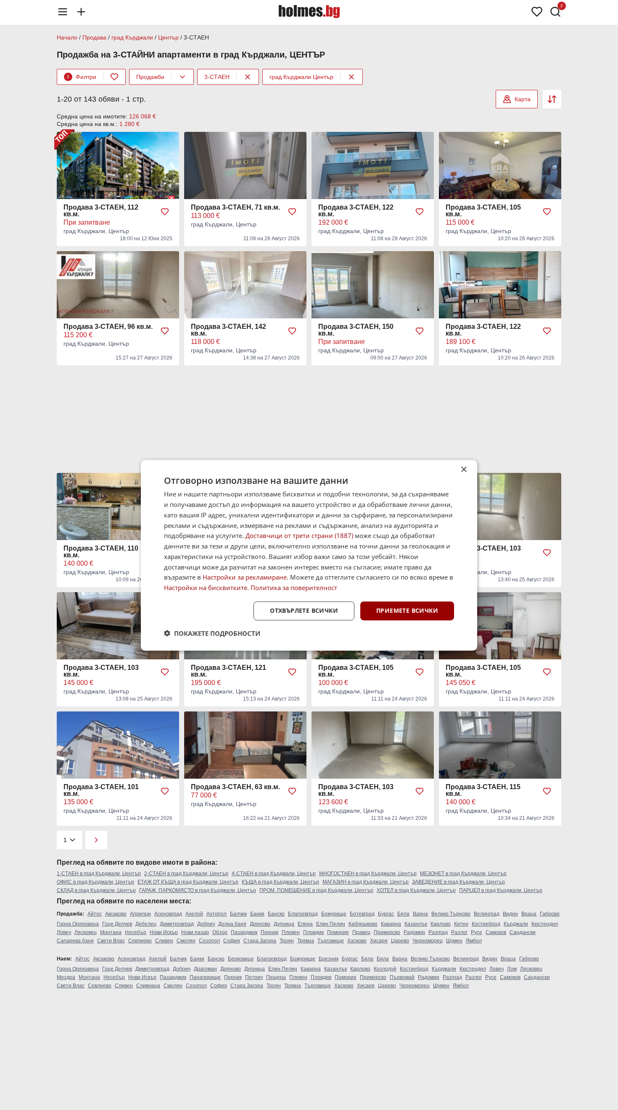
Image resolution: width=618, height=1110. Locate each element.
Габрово (550, 913)
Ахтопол (216, 913)
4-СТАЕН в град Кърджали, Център (274, 873)
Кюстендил (544, 923)
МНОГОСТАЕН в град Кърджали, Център (368, 873)
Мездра (66, 977)
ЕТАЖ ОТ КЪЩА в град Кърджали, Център (187, 881)
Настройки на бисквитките (205, 587)
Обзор (219, 932)
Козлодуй (385, 968)
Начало (67, 37)
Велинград (486, 913)
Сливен (164, 940)
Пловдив (313, 932)
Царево (400, 940)
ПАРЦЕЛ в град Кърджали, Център (500, 890)
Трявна (305, 940)
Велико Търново (450, 913)
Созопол (209, 940)
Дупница (284, 923)
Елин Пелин (330, 923)
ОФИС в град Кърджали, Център (95, 881)
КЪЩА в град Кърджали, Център (280, 881)
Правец (361, 932)
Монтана (110, 932)
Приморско (387, 932)
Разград (438, 932)
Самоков (496, 932)
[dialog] (309, 555)
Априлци (140, 913)
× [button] (463, 470)
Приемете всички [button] (407, 610)
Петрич (254, 977)
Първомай (402, 977)
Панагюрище (205, 977)
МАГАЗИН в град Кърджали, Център (365, 881)
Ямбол (474, 940)
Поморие (338, 932)
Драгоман (205, 968)
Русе (476, 932)
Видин (510, 913)
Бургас (386, 913)
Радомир (414, 932)
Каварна (391, 923)
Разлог (459, 932)
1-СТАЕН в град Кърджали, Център (99, 873)
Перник (269, 932)
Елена (305, 923)
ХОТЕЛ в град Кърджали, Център (416, 890)
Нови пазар (195, 932)
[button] (212, 633)
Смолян (186, 940)
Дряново (260, 923)
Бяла (403, 913)
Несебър (135, 932)
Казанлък (415, 923)
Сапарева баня (75, 940)
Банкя (257, 913)
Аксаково (116, 913)
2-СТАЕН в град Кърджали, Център (186, 873)
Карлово (440, 923)
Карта (523, 99)
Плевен (291, 932)
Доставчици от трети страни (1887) (299, 535)
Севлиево (140, 940)
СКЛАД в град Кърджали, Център (96, 890)
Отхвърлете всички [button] (304, 610)
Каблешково (363, 923)
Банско (276, 913)
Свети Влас (111, 940)
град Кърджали (132, 37)
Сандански (523, 932)
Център (168, 37)
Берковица (241, 958)
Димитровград (177, 923)
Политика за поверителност (294, 587)
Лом (512, 968)
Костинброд (486, 923)
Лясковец (85, 932)
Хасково (357, 940)
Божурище (333, 913)
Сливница (148, 985)
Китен (461, 923)
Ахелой (194, 913)
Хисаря (379, 940)
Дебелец (145, 923)
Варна (420, 913)
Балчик (238, 913)
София (231, 940)
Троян (287, 940)
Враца (528, 913)
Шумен (454, 940)
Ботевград (362, 913)
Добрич (206, 923)
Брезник (328, 958)
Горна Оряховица (78, 923)
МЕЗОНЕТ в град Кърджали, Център (463, 873)
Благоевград (303, 913)
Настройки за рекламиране (245, 577)
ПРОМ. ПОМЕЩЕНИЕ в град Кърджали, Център (316, 890)
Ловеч (64, 932)
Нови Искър (164, 932)
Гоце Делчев (117, 923)
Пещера (276, 977)
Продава (94, 37)
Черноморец (427, 940)
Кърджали (516, 923)
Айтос (94, 913)
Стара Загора (259, 940)
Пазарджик (244, 932)
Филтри (81, 76)
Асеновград (168, 913)
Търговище (330, 940)
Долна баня (232, 923)
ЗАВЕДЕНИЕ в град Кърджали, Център (458, 881)
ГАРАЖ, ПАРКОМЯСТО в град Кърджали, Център (197, 890)
